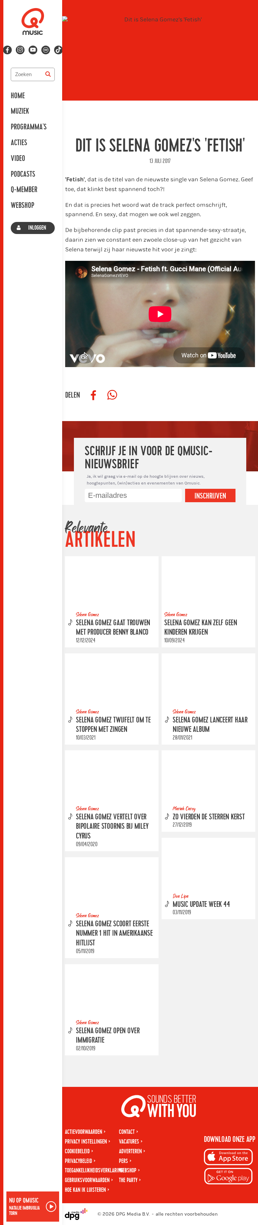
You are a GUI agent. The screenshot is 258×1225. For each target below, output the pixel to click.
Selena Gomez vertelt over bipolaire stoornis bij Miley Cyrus (112, 826)
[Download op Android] (228, 1177)
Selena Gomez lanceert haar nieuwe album (210, 725)
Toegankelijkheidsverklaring (94, 1170)
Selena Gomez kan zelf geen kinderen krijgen (200, 627)
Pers (123, 1161)
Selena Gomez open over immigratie (108, 1035)
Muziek (20, 111)
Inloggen (37, 228)
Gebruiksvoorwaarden (87, 1180)
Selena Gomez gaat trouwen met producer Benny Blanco (113, 627)
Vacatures (129, 1142)
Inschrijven (210, 496)
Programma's (29, 127)
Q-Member (24, 190)
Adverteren (130, 1151)
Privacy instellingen (86, 1142)
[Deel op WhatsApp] (112, 395)
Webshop (22, 205)
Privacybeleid (78, 1161)
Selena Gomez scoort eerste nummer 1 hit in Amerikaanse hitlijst (114, 933)
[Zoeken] (48, 74)
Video (18, 159)
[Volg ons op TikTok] (58, 50)
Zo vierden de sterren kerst (209, 817)
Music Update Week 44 (201, 904)
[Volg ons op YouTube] (33, 50)
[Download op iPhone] (228, 1158)
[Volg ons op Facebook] (7, 50)
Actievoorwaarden (83, 1132)
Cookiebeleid (77, 1151)
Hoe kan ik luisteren (85, 1190)
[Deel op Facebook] (93, 395)
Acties (19, 143)
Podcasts (23, 174)
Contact (127, 1132)
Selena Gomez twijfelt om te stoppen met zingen (113, 725)
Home (18, 96)
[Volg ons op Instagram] (20, 50)
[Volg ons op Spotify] (45, 50)
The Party (128, 1180)
